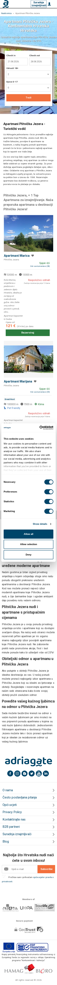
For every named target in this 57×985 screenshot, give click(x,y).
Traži (28, 97)
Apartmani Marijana (18, 381)
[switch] (48, 491)
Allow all (28, 534)
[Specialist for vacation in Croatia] (28, 761)
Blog (6, 841)
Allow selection (28, 544)
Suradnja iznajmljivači (39, 4)
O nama (8, 790)
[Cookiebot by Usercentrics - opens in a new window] (40, 428)
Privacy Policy (12, 812)
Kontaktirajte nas (14, 819)
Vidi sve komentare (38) (40, 266)
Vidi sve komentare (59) (40, 392)
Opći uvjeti (10, 805)
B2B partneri (11, 827)
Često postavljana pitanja (20, 797)
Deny (28, 554)
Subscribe (47, 869)
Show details (40, 524)
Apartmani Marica (17, 256)
